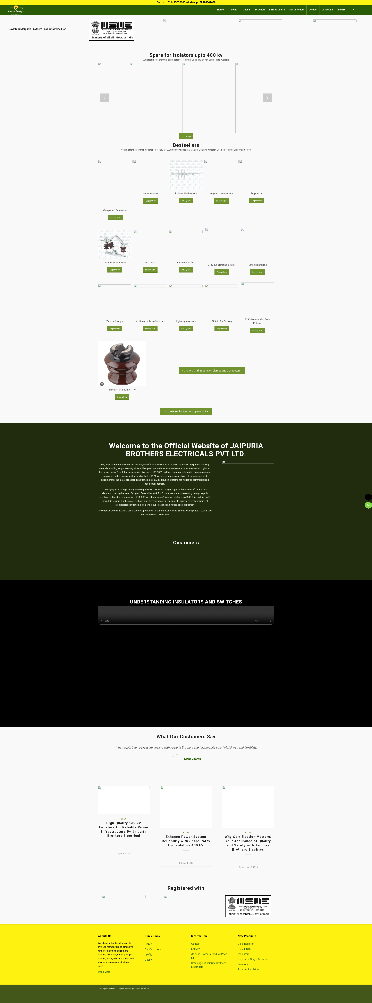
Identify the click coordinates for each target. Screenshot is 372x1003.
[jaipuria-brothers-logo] (16, 10)
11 (196, 130)
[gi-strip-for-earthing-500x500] (221, 301)
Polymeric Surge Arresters (253, 959)
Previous (104, 97)
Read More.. (105, 971)
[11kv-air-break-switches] (114, 244)
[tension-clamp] (114, 300)
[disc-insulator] (150, 175)
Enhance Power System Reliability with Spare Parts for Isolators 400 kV (186, 841)
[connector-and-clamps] (115, 183)
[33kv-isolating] (221, 244)
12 (199, 130)
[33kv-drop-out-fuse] (185, 244)
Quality (149, 959)
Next (267, 97)
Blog (124, 819)
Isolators (243, 964)
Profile (148, 954)
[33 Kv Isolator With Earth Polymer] (257, 299)
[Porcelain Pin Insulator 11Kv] (122, 363)
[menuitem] (220, 10)
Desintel (146, 989)
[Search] (354, 10)
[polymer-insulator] (256, 175)
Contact (195, 943)
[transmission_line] (257, 244)
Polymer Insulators (249, 969)
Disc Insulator (246, 943)
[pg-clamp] (150, 244)
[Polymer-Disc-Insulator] (221, 175)
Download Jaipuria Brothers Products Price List (37, 28)
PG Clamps (244, 948)
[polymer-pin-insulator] (186, 175)
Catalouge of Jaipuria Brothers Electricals (208, 964)
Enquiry (195, 948)
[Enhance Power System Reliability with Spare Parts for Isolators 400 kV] (186, 807)
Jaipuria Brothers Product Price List (209, 955)
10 (194, 130)
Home (148, 944)
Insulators (244, 954)
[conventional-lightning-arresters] (185, 301)
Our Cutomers (153, 949)
